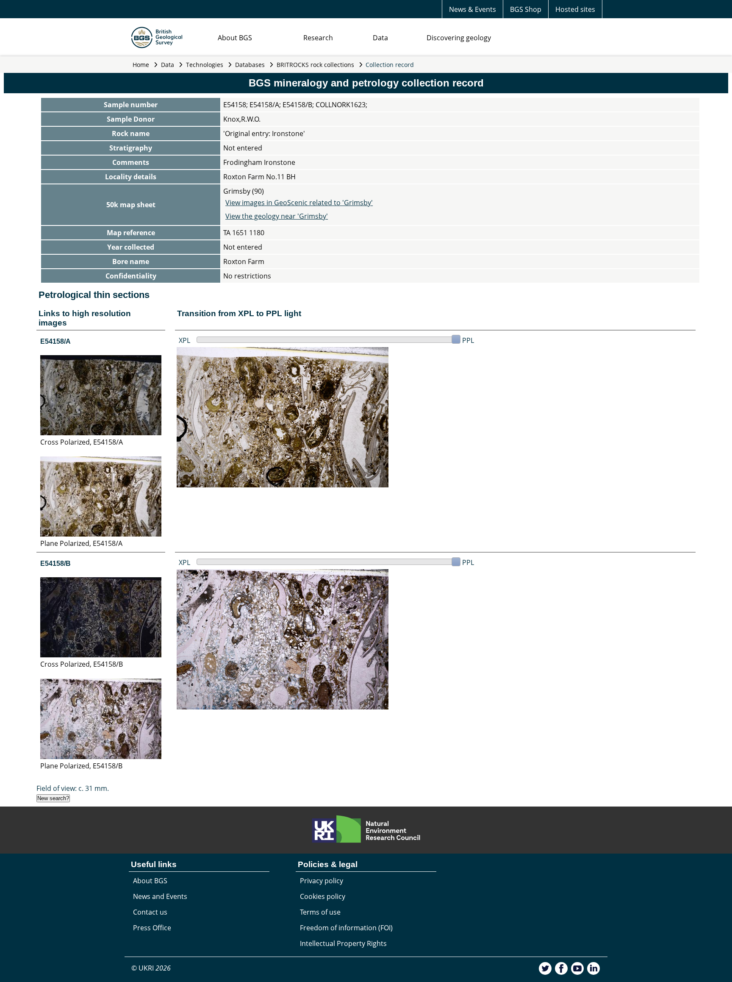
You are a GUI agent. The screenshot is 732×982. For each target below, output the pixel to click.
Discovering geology (459, 37)
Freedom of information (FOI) (346, 927)
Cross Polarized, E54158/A (81, 442)
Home (141, 65)
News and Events (160, 896)
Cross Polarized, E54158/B (81, 664)
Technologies (204, 65)
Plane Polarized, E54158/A (81, 543)
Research (318, 37)
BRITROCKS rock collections (315, 65)
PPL (468, 340)
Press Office (152, 927)
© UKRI (151, 968)
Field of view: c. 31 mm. (72, 788)
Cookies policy (322, 896)
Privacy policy (321, 880)
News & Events (472, 9)
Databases (250, 65)
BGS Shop (525, 9)
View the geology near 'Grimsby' (276, 216)
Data (380, 37)
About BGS (235, 37)
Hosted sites (575, 9)
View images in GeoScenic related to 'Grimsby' (299, 202)
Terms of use (320, 912)
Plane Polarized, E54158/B (81, 766)
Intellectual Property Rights (343, 943)
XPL (184, 340)
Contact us (150, 912)
